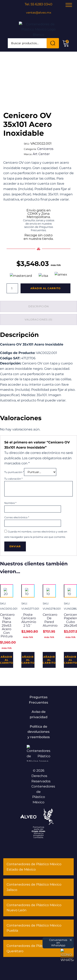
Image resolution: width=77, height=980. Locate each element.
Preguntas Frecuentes (38, 699)
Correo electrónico (16, 517)
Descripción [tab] (38, 306)
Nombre (10, 502)
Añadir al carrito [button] (6, 659)
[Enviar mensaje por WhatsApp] (67, 955)
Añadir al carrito (45, 288)
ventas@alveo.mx (38, 12)
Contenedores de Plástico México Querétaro (34, 948)
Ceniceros (45, 149)
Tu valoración (13, 478)
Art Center (41, 154)
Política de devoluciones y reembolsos (39, 732)
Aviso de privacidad (38, 714)
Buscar (53, 43)
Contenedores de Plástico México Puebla (34, 928)
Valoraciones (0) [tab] (38, 319)
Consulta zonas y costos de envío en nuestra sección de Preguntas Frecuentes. (38, 225)
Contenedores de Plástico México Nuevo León (34, 907)
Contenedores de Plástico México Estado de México (34, 866)
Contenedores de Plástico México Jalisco (34, 887)
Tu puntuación (14, 472)
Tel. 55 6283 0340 (38, 4)
